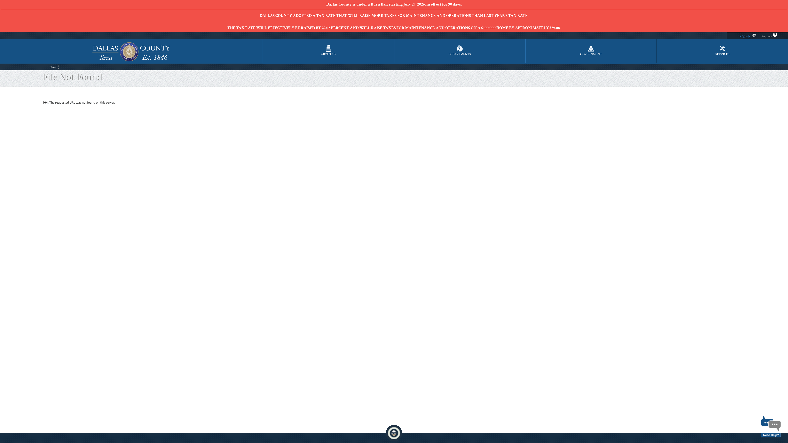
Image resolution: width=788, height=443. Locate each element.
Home (53, 67)
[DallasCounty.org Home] (131, 61)
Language (744, 36)
